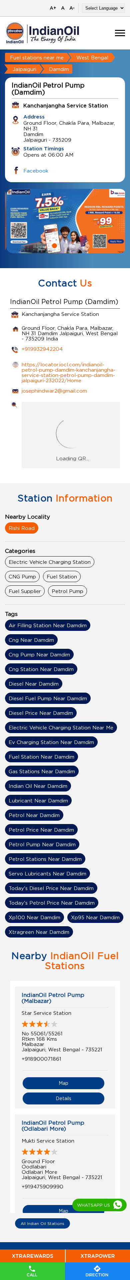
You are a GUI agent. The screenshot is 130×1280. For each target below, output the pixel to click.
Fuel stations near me (37, 57)
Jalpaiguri (24, 69)
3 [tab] (76, 245)
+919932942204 (42, 348)
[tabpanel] (65, 221)
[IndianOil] (42, 33)
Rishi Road (22, 528)
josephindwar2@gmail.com (54, 390)
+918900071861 (41, 1058)
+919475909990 (42, 1186)
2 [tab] (65, 245)
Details (63, 1098)
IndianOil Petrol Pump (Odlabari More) (53, 1126)
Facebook (35, 170)
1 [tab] (53, 245)
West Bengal (92, 57)
